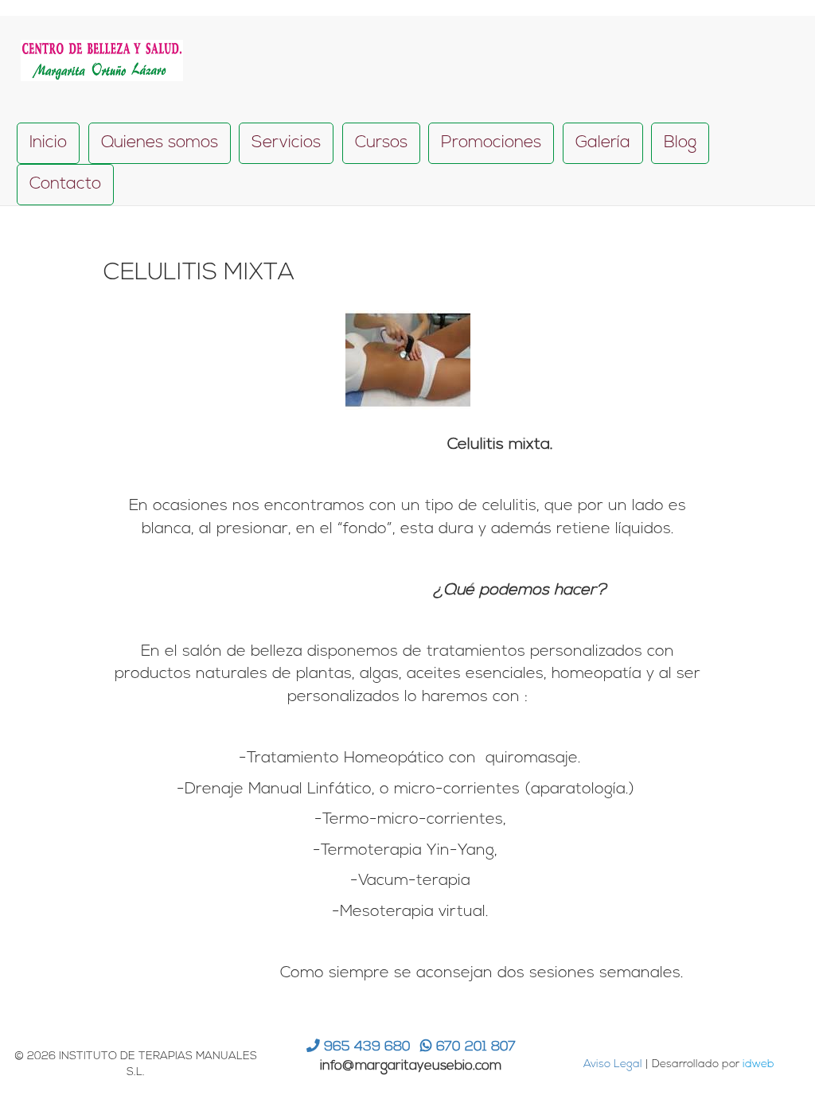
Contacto (65, 184)
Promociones (491, 142)
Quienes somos (159, 142)
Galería (602, 142)
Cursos (381, 142)
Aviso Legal (612, 1064)
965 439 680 (365, 1047)
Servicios (286, 142)
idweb (758, 1064)
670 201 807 (474, 1047)
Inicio (48, 142)
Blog (680, 142)
